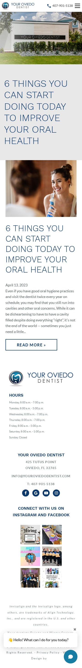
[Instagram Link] (56, 493)
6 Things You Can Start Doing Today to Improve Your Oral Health (40, 249)
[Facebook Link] (25, 493)
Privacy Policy (48, 652)
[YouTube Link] (46, 493)
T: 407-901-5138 (41, 484)
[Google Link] (35, 493)
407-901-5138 (62, 5)
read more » (31, 345)
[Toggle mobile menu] (77, 6)
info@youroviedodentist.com (41, 476)
